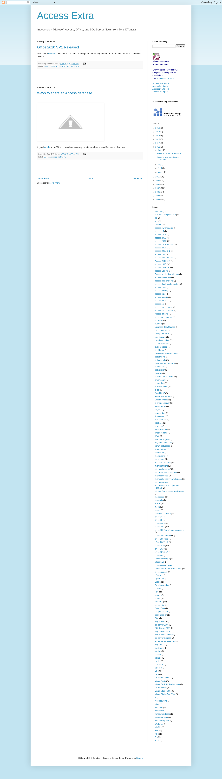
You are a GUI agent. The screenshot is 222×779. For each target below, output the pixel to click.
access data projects (164, 281)
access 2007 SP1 (162, 248)
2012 (157, 143)
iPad (157, 436)
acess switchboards (163, 317)
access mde (160, 294)
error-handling (161, 386)
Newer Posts (43, 178)
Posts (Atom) (54, 183)
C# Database (161, 330)
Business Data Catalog (165, 327)
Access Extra (65, 15)
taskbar (158, 654)
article (47, 147)
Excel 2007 (160, 393)
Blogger (139, 758)
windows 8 (159, 711)
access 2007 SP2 (162, 251)
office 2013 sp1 (161, 552)
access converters (163, 277)
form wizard (160, 416)
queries (158, 595)
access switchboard (163, 307)
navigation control (163, 513)
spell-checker (161, 615)
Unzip (157, 661)
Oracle (158, 582)
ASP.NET (159, 320)
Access (47, 157)
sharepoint (159, 605)
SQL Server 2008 (162, 631)
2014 (157, 136)
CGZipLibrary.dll (162, 334)
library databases (162, 446)
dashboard (159, 350)
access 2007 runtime (164, 244)
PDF (157, 592)
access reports (161, 297)
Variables (159, 664)
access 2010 (50, 66)
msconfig (159, 500)
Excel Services (161, 400)
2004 (157, 199)
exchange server (162, 403)
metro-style (160, 459)
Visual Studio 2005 (163, 691)
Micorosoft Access (163, 462)
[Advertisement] (90, 77)
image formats (161, 433)
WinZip (158, 727)
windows (159, 707)
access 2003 (160, 238)
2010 (157, 177)
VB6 (157, 671)
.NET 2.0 (159, 211)
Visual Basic (160, 681)
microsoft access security (166, 472)
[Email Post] (84, 63)
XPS (157, 734)
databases (159, 367)
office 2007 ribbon (163, 535)
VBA (157, 674)
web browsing (161, 701)
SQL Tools (159, 645)
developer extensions (164, 376)
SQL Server (160, 622)
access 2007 (160, 241)
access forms (160, 287)
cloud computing (162, 340)
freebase (159, 423)
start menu (159, 648)
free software (160, 419)
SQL (157, 618)
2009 (157, 180)
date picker (160, 370)
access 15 (159, 231)
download (52, 53)
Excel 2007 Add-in (163, 396)
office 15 (158, 520)
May (160, 164)
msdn (157, 507)
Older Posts (137, 178)
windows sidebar (162, 714)
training (158, 658)
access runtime (57, 157)
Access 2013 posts (160, 92)
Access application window (167, 274)
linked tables (160, 449)
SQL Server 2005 (162, 628)
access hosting (161, 291)
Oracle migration (162, 585)
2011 (157, 147)
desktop (158, 373)
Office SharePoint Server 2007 (168, 569)
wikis (157, 704)
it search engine (162, 439)
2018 (157, 128)
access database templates (167, 284)
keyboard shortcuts (163, 443)
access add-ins (161, 271)
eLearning (159, 383)
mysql (157, 510)
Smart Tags (160, 608)
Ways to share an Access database (64, 93)
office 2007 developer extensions (169, 530)
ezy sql (158, 410)
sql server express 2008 (165, 641)
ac (156, 218)
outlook (158, 588)
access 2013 (160, 264)
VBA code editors (162, 678)
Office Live (159, 562)
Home (90, 178)
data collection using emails (167, 353)
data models (160, 360)
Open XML (159, 578)
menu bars (159, 452)
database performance (165, 363)
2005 (157, 196)
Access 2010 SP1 (63, 66)
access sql (159, 304)
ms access (159, 497)
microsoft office (161, 476)
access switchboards (164, 228)
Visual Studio (161, 687)
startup (158, 651)
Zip (156, 737)
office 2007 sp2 (161, 542)
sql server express (163, 638)
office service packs (163, 565)
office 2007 (160, 527)
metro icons (160, 456)
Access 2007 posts (160, 83)
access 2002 (160, 234)
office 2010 (75, 66)
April (160, 168)
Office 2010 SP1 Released (58, 47)
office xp (158, 575)
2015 (157, 132)
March (161, 172)
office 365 (159, 555)
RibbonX (159, 602)
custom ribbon (161, 347)
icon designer (161, 429)
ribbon (158, 598)
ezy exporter (160, 406)
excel (157, 390)
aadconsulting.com (165, 78)
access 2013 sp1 (162, 267)
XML (157, 730)
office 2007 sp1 (161, 539)
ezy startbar (160, 413)
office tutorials (161, 572)
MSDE (158, 503)
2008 (157, 184)
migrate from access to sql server (169, 491)
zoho (157, 740)
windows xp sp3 (162, 721)
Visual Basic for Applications (167, 684)
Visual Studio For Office (165, 694)
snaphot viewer (161, 611)
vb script (158, 668)
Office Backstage (162, 559)
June (160, 150)
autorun (158, 324)
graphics (159, 426)
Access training (161, 314)
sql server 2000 (162, 625)
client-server (160, 337)
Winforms (159, 724)
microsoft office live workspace (168, 479)
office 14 (158, 517)
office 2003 (160, 523)
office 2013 (160, 549)
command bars (161, 343)
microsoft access (162, 469)
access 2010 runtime (164, 258)
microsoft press (161, 482)
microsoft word (161, 466)
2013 (157, 139)
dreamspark (160, 380)
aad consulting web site (165, 215)
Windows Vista (161, 717)
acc (156, 221)
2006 (157, 192)
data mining (160, 357)
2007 (157, 188)
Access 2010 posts (160, 86)
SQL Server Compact (164, 635)
